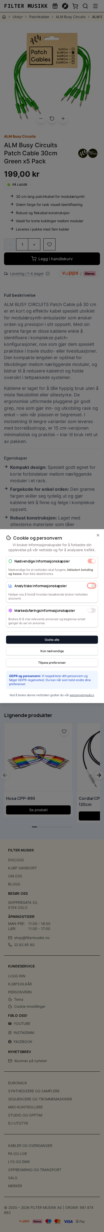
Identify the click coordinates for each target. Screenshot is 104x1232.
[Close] (98, 535)
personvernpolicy (82, 695)
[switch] (92, 561)
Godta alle (52, 639)
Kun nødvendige (52, 651)
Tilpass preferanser (52, 662)
